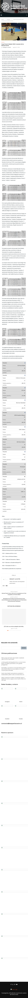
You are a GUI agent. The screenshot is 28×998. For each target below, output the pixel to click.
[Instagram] (14, 984)
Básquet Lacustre (7, 47)
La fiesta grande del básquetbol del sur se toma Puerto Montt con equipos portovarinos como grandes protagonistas (13, 663)
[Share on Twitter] (13, 575)
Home (2, 19)
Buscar (24, 647)
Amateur (8, 19)
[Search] (26, 15)
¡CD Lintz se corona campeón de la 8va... (14, 626)
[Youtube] (16, 984)
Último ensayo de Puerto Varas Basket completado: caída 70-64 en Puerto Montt (12, 658)
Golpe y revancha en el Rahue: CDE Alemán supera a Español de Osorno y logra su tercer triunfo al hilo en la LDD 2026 (13, 679)
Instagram (7, 701)
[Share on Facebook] (12, 575)
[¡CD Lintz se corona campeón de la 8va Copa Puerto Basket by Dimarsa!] (14, 617)
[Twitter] (12, 984)
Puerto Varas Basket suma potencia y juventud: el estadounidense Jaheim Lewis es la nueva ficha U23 (12, 674)
